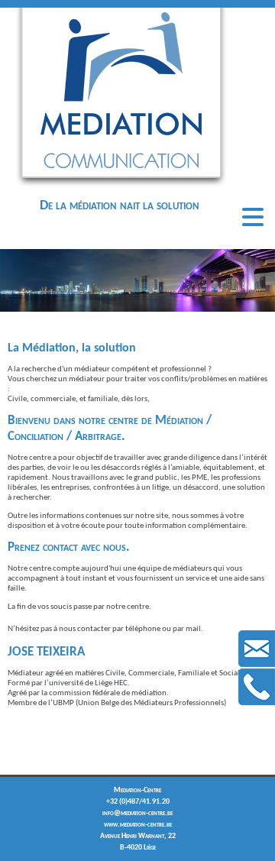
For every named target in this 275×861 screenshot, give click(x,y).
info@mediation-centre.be (137, 813)
